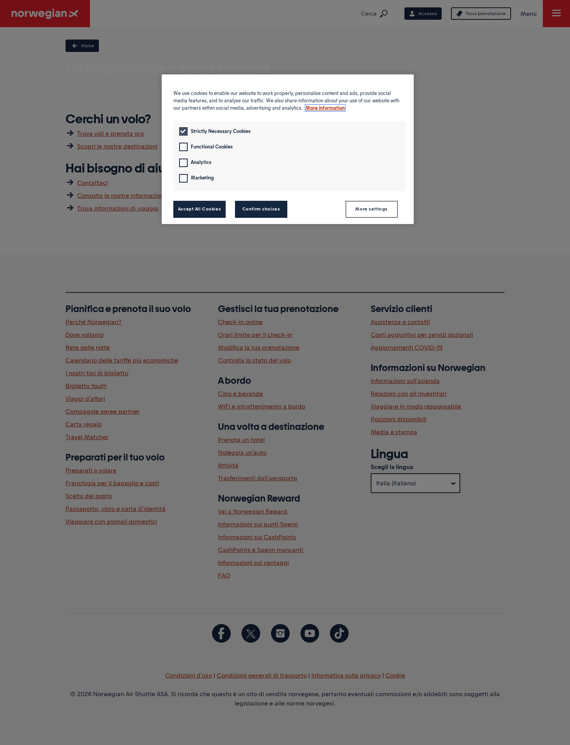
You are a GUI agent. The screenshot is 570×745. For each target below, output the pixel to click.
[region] (288, 149)
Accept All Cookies (199, 209)
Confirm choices (261, 209)
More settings (371, 209)
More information (325, 108)
